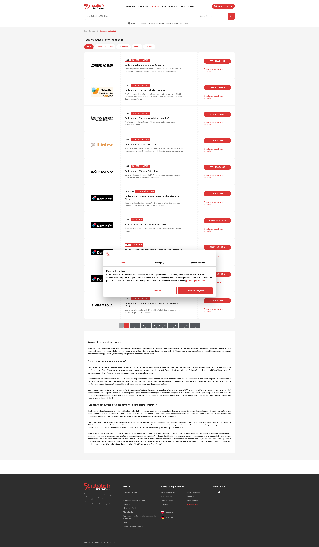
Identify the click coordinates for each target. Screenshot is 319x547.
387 (187, 325)
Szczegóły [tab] (159, 263)
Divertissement (193, 492)
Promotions (123, 47)
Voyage (164, 504)
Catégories (130, 6)
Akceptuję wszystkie (195, 291)
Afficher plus (192, 504)
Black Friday (128, 512)
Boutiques (143, 6)
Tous (89, 47)
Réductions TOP (169, 6)
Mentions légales (130, 508)
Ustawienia (157, 291)
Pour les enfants (194, 500)
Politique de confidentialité (134, 500)
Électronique (166, 496)
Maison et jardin (168, 492)
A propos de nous (130, 492)
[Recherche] (231, 16)
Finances (191, 496)
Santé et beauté (168, 500)
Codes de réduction (105, 47)
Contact (126, 504)
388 (192, 325)
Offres (137, 47)
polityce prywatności (195, 281)
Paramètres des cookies (133, 526)
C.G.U (125, 496)
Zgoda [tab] (122, 263)
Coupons (155, 6)
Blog (182, 6)
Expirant (149, 47)
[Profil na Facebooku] (214, 492)
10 (176, 325)
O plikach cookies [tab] (197, 263)
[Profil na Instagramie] (218, 492)
